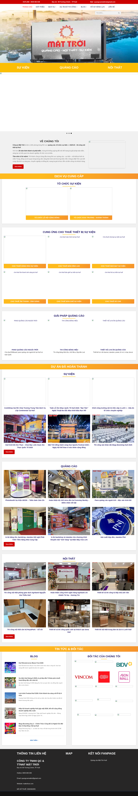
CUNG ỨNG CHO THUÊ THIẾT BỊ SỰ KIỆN (69, 232)
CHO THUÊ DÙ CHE (113, 301)
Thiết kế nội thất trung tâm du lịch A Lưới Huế (113, 629)
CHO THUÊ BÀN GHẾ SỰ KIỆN (69, 301)
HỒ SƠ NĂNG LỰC (97, 7)
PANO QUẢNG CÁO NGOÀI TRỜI (25, 350)
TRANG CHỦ (27, 7)
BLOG (34, 656)
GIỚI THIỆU (40, 7)
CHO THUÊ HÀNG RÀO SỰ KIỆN (25, 266)
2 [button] (69, 133)
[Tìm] (119, 13)
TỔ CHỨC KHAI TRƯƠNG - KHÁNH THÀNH (91, 218)
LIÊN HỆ (111, 7)
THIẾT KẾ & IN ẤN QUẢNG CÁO (113, 350)
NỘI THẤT (115, 67)
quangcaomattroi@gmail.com (31, 778)
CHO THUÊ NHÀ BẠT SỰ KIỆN (113, 266)
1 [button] (66, 133)
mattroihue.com (28, 783)
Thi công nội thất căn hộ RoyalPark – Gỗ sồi (25, 629)
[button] (55, 6)
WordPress (32, 793)
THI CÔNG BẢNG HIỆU (69, 350)
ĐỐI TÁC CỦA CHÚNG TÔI (104, 656)
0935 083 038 (27, 773)
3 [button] (71, 133)
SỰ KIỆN (23, 67)
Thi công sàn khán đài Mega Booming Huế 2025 (113, 445)
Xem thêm (18, 166)
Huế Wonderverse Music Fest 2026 (31, 663)
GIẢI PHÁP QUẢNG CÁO (69, 315)
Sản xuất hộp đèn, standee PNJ (113, 537)
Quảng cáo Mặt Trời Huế (98, 760)
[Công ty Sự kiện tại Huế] (69, 101)
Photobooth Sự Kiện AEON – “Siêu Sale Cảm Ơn (24, 500)
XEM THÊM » (34, 740)
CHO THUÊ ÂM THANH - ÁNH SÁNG (25, 301)
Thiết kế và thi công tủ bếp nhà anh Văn (113, 593)
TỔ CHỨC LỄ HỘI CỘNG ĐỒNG (47, 218)
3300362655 (31, 789)
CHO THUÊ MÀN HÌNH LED (69, 266)
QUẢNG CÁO (69, 67)
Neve (18, 793)
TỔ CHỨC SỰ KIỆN (69, 183)
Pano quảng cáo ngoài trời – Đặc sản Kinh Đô (113, 500)
